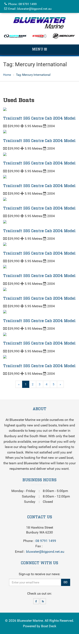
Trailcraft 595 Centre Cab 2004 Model (39, 118)
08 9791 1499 (28, 4)
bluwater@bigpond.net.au (34, 8)
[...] (39, 23)
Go (65, 582)
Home (7, 74)
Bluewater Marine (30, 621)
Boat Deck (48, 626)
